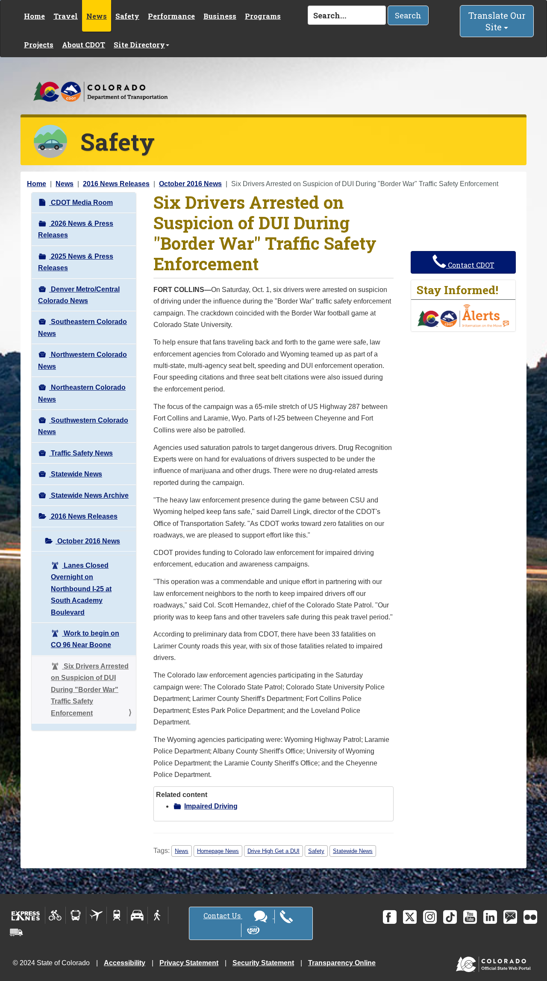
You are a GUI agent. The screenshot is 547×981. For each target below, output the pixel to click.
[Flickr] (530, 917)
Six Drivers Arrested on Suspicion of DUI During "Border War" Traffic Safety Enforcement (90, 690)
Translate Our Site (497, 21)
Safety (127, 16)
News (96, 16)
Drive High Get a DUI (273, 851)
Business (219, 16)
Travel (65, 16)
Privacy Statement (188, 962)
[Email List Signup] (510, 917)
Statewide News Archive (89, 495)
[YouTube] (470, 917)
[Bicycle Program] (55, 915)
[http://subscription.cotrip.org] (463, 314)
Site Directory (139, 44)
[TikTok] (450, 917)
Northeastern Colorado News (82, 393)
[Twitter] (410, 917)
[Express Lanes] (25, 915)
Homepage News (218, 851)
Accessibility (124, 962)
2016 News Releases (116, 183)
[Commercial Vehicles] (16, 932)
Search (408, 15)
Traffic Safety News (81, 453)
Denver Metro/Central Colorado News (79, 295)
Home (34, 16)
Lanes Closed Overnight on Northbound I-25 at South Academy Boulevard (81, 589)
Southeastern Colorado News (82, 327)
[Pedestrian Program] (157, 915)
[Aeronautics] (96, 915)
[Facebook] (389, 917)
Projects (38, 44)
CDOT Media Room (81, 202)
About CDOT (83, 44)
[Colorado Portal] (495, 962)
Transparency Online (342, 962)
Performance (171, 16)
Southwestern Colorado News (83, 426)
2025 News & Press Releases (75, 262)
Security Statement (263, 962)
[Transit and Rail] (75, 915)
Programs (263, 16)
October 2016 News (190, 183)
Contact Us (222, 915)
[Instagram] (430, 917)
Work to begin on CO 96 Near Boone (85, 639)
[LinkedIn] (490, 917)
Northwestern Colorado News (82, 360)
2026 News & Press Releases (75, 229)
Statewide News (75, 474)
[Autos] (137, 915)
